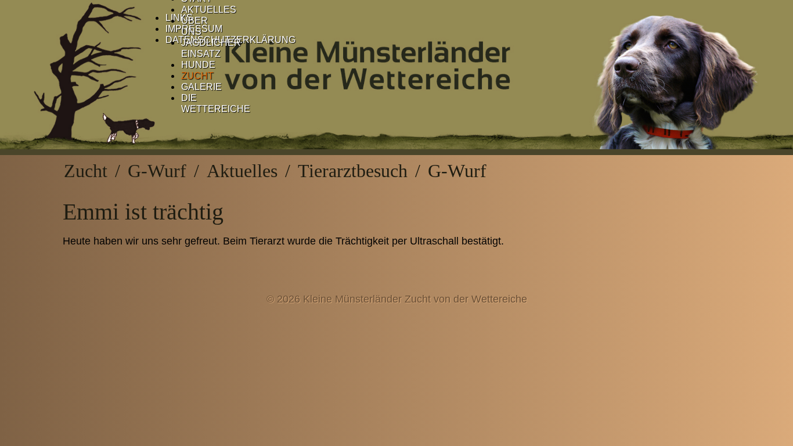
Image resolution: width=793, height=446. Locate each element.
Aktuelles (208, 10)
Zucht (197, 76)
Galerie (201, 87)
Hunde (198, 65)
